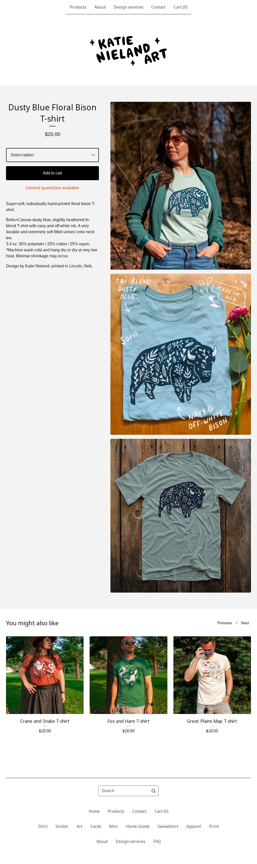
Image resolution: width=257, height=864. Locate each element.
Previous (225, 623)
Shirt (42, 826)
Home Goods (138, 826)
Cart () (180, 7)
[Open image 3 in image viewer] (180, 515)
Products (78, 7)
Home (94, 811)
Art (79, 826)
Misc (113, 826)
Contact (158, 7)
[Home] (128, 50)
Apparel (193, 826)
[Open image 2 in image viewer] (180, 354)
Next (245, 623)
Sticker (62, 826)
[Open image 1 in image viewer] (180, 186)
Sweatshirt (168, 826)
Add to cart (52, 173)
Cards (95, 826)
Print (214, 826)
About (100, 7)
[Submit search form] (154, 791)
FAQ (157, 841)
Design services (128, 7)
